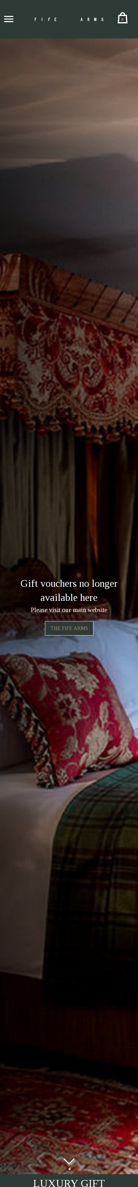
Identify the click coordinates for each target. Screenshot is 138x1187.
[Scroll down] (69, 1161)
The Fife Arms (69, 628)
